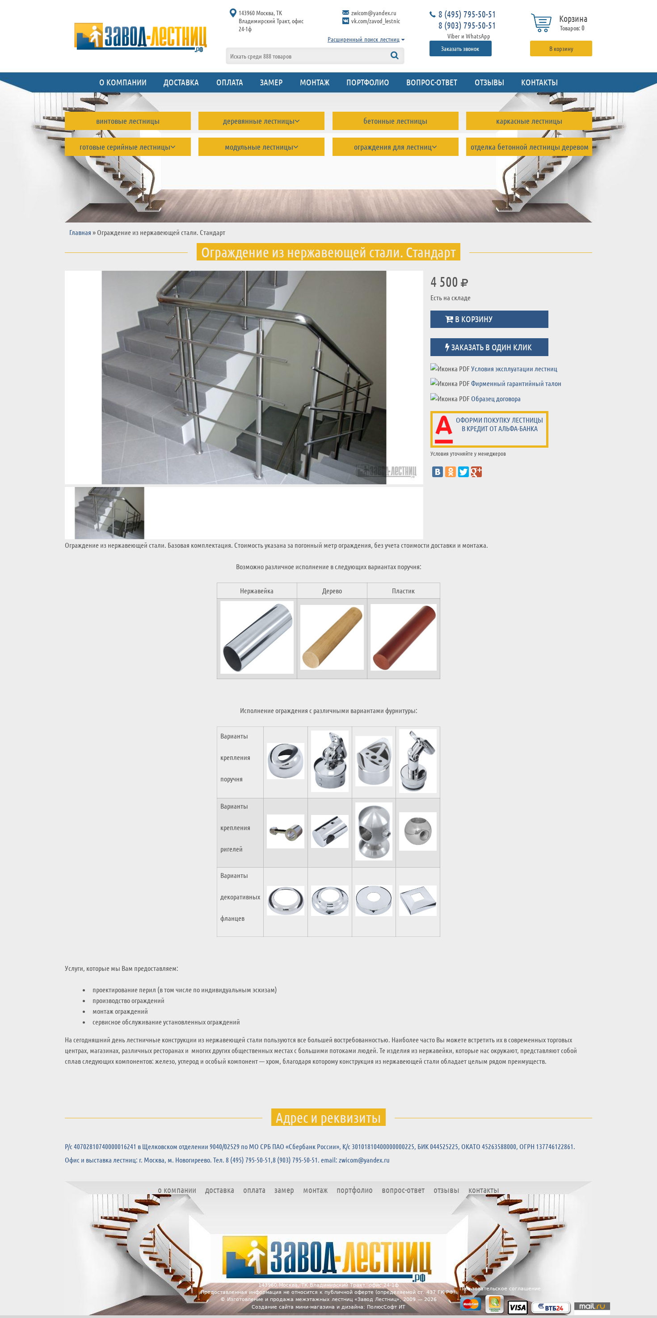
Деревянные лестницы (259, 121)
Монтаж (314, 82)
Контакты (539, 82)
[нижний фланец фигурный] (330, 902)
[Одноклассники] (450, 471)
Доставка (181, 82)
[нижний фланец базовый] (285, 902)
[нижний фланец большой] (374, 902)
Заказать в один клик (491, 346)
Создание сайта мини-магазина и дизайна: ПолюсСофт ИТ (328, 1307)
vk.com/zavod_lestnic (375, 21)
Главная (80, 232)
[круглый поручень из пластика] (404, 638)
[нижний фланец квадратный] (418, 902)
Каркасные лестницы (529, 121)
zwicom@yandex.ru (373, 12)
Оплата (229, 82)
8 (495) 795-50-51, (249, 1159)
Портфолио (367, 82)
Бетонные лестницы (395, 121)
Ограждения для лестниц (393, 146)
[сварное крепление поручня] (285, 762)
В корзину (561, 48)
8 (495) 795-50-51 (467, 14)
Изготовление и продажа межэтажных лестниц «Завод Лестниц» (313, 1299)
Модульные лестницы (259, 146)
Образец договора (496, 398)
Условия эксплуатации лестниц (514, 368)
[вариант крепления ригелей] (285, 833)
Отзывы (489, 82)
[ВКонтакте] (437, 471)
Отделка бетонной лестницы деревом (530, 146)
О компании (123, 82)
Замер (271, 82)
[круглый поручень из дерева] (332, 638)
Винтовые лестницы (128, 121)
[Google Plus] (476, 471)
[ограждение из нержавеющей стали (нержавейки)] (244, 377)
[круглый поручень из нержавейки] (257, 639)
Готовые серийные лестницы (125, 146)
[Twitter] (463, 471)
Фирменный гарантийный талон (516, 383)
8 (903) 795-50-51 (467, 25)
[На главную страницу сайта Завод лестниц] (141, 37)
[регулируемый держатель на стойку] (330, 762)
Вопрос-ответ (431, 82)
